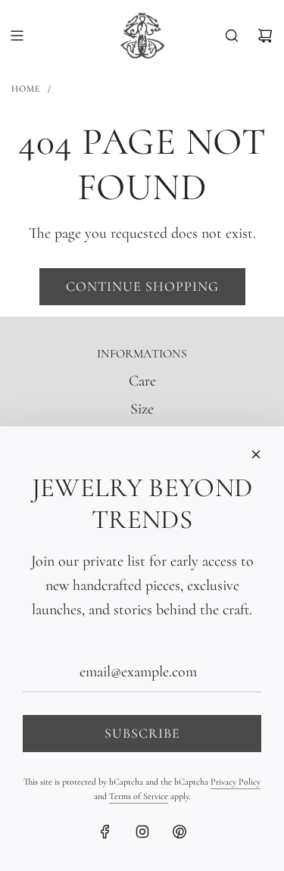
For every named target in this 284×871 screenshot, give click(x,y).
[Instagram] (142, 831)
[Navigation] (16, 35)
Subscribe (142, 733)
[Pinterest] (179, 831)
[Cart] (265, 35)
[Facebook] (105, 831)
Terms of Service (138, 796)
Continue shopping (142, 286)
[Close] (256, 454)
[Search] (231, 35)
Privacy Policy (236, 781)
